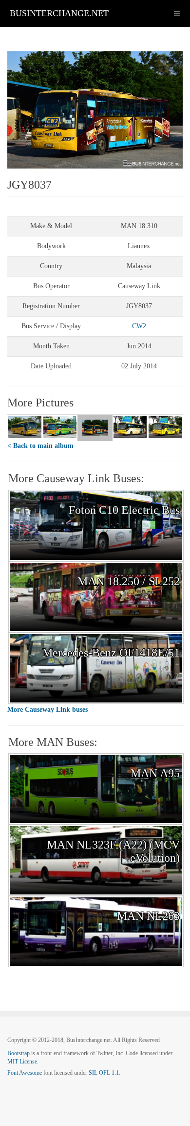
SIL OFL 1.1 (104, 1072)
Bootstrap (18, 1053)
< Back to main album (40, 445)
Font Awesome (24, 1072)
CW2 (139, 326)
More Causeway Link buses (47, 709)
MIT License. (22, 1061)
